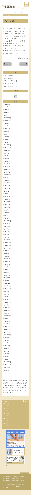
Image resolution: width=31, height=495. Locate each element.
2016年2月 (7, 313)
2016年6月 (7, 310)
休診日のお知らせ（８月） (11, 75)
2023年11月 (7, 174)
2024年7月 (7, 155)
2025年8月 (7, 126)
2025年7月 (7, 128)
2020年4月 (7, 258)
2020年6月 (7, 256)
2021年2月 (7, 239)
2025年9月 (7, 123)
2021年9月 (7, 223)
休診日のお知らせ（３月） (11, 86)
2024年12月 (7, 142)
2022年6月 (7, 207)
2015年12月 (7, 315)
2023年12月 (7, 172)
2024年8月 (7, 153)
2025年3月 (7, 136)
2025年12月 (7, 117)
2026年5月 (7, 107)
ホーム (3, 476)
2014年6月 (7, 343)
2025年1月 (7, 139)
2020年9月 (7, 250)
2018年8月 (7, 278)
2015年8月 (7, 321)
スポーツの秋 (10, 21)
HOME (16, 12)
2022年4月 (7, 210)
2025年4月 (7, 134)
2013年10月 (7, 364)
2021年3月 (7, 237)
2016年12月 (7, 302)
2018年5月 (7, 280)
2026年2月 (7, 112)
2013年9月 (7, 367)
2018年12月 (7, 275)
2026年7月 (7, 104)
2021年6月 (7, 231)
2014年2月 (7, 353)
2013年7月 (7, 370)
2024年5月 (7, 161)
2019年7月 (7, 267)
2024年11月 (7, 145)
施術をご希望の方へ (6, 478)
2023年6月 (7, 185)
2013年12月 (7, 359)
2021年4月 (7, 234)
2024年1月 (7, 169)
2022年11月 (7, 199)
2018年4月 (7, 283)
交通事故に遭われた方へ (16, 478)
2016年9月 (7, 305)
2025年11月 (7, 120)
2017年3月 (7, 299)
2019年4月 (7, 269)
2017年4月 (7, 296)
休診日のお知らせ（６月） (11, 78)
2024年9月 (7, 150)
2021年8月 (7, 226)
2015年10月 (7, 318)
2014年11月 (7, 332)
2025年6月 (7, 131)
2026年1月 (7, 115)
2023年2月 (7, 191)
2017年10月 (7, 288)
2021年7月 (7, 229)
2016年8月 (7, 307)
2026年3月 (7, 109)
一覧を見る (26, 401)
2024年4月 (7, 164)
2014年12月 (7, 329)
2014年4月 (7, 348)
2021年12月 (7, 218)
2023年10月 (7, 177)
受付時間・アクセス (10, 476)
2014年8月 (7, 337)
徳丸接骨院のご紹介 (19, 476)
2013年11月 (7, 362)
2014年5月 (7, 345)
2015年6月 (7, 324)
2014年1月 (7, 356)
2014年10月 (7, 334)
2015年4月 (7, 326)
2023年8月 (7, 180)
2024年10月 (7, 147)
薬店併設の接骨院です (6, 480)
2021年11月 (7, 221)
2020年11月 (7, 245)
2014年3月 (7, 351)
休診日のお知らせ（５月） (11, 81)
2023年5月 (7, 188)
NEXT (24, 64)
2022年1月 (7, 215)
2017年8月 (7, 291)
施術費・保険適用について (17, 480)
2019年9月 (7, 264)
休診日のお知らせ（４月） (11, 83)
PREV (7, 64)
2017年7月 (7, 294)
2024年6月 (7, 158)
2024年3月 (7, 166)
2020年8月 (7, 253)
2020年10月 (7, 248)
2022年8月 (7, 202)
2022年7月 (7, 204)
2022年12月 (7, 196)
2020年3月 (7, 261)
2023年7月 (7, 183)
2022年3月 (7, 212)
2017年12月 (7, 286)
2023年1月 (7, 193)
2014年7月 (7, 340)
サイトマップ (5, 482)
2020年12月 (7, 242)
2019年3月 (7, 272)
